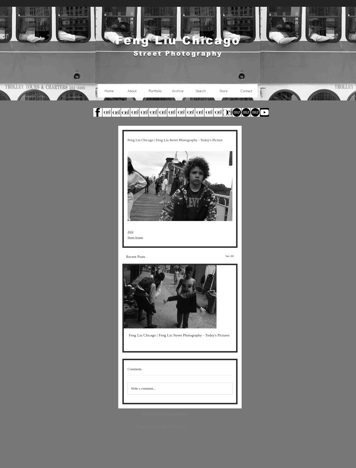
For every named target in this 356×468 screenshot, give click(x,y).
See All (229, 256)
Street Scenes (135, 237)
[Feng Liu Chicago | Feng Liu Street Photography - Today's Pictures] (180, 296)
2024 (130, 232)
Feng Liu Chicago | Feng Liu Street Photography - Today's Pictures (179, 335)
